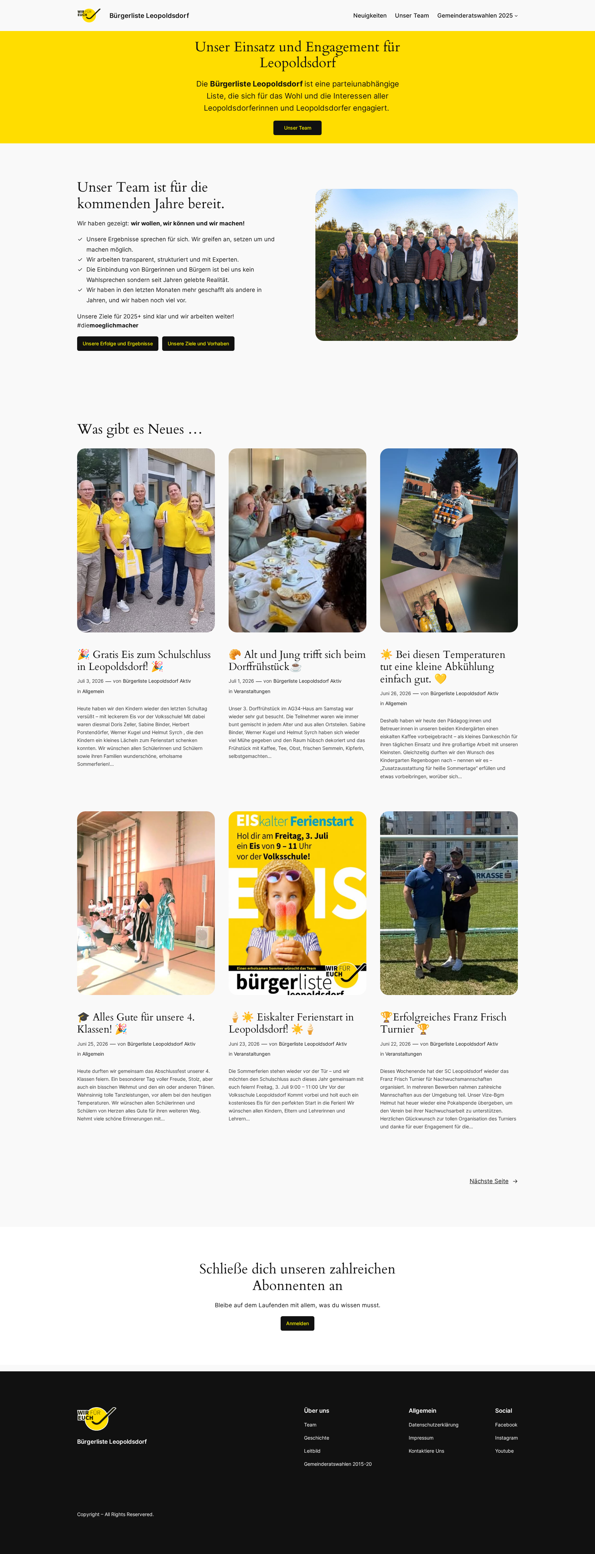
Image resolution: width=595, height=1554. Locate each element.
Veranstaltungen (252, 691)
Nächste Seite (494, 1181)
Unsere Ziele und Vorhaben (198, 343)
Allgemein (93, 691)
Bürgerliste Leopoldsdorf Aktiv (157, 681)
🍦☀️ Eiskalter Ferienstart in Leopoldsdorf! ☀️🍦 (291, 1024)
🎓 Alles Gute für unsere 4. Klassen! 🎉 (136, 1024)
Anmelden (297, 1323)
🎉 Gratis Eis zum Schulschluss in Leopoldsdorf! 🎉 (144, 661)
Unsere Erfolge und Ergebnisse (118, 343)
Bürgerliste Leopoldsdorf (149, 15)
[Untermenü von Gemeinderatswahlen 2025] (516, 15)
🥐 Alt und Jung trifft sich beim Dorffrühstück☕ (297, 661)
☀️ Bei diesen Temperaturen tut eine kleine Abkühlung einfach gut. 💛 (442, 667)
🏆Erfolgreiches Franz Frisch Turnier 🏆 (443, 1024)
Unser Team (297, 128)
